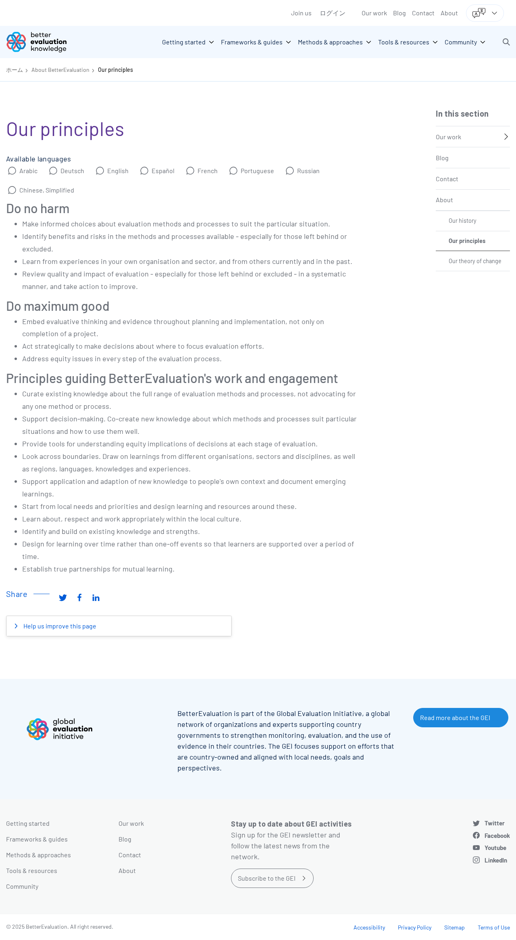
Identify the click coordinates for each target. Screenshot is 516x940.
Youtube (495, 847)
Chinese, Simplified (46, 190)
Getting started (28, 823)
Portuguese (257, 170)
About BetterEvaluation (60, 69)
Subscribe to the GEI (266, 878)
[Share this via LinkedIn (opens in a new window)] (96, 597)
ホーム (14, 69)
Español (163, 170)
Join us (301, 13)
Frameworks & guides (37, 839)
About (449, 13)
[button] (506, 42)
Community (22, 886)
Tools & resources (31, 870)
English (118, 170)
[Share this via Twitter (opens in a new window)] (63, 597)
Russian (308, 170)
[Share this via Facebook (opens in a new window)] (79, 597)
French (208, 170)
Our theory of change (475, 261)
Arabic (28, 170)
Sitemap (454, 927)
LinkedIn (496, 860)
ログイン (332, 13)
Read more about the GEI (455, 717)
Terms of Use (494, 927)
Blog (399, 13)
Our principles (115, 69)
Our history (462, 220)
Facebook (497, 835)
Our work (374, 13)
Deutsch (72, 170)
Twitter (495, 823)
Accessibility (369, 927)
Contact (423, 13)
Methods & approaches (38, 854)
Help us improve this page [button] (59, 626)
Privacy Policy (414, 927)
